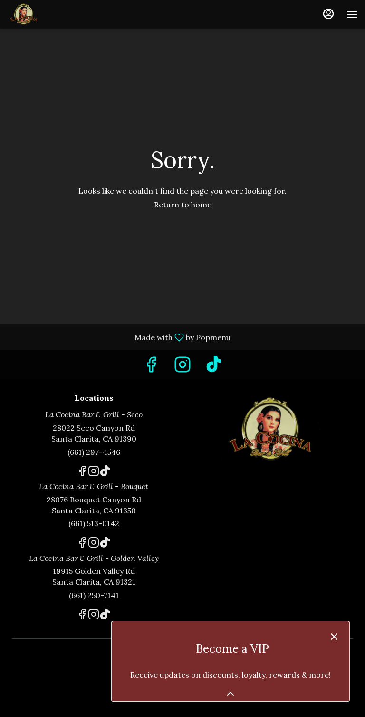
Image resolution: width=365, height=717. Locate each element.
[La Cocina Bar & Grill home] (50, 14)
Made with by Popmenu (119, 337)
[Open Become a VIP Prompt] (230, 693)
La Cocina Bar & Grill (271, 429)
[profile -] (328, 14)
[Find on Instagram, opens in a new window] (182, 367)
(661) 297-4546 (93, 452)
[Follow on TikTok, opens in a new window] (213, 367)
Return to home (182, 204)
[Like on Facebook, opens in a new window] (151, 367)
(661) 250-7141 (94, 595)
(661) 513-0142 (93, 523)
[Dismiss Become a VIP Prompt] (334, 636)
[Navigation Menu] (352, 14)
